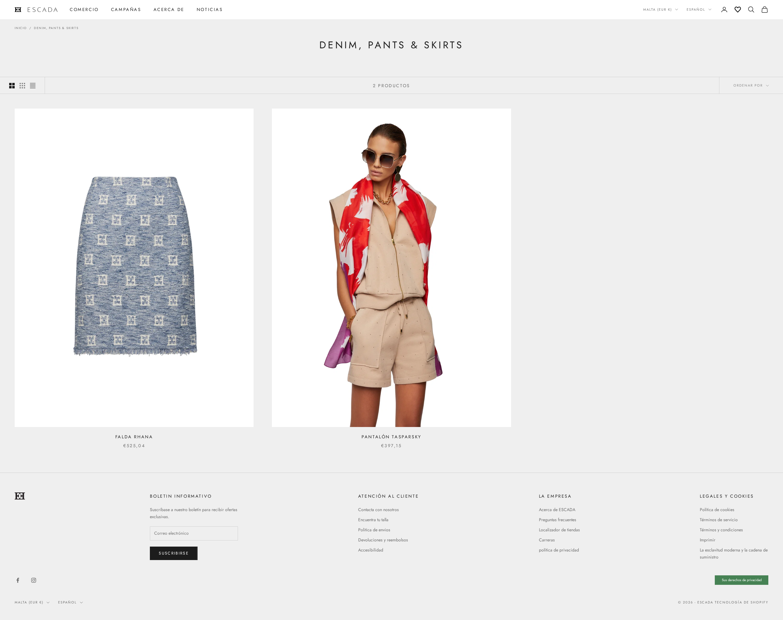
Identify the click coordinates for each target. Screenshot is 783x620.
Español (696, 9)
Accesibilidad (370, 550)
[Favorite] (737, 9)
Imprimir (707, 540)
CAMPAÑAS (126, 9)
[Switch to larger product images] (12, 85)
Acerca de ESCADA (557, 510)
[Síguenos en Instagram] (34, 580)
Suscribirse (174, 553)
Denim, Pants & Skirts (56, 28)
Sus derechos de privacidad (742, 579)
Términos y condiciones (721, 530)
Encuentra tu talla (373, 520)
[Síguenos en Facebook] (18, 580)
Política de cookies (717, 510)
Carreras (547, 540)
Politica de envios (374, 530)
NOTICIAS (210, 9)
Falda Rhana (134, 437)
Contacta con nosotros (378, 510)
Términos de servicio (719, 520)
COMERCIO (84, 9)
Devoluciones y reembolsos (383, 540)
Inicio (21, 28)
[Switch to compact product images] (32, 85)
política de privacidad (559, 550)
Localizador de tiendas (559, 530)
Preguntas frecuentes (557, 520)
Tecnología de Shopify (741, 602)
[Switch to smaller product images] (22, 85)
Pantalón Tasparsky (391, 437)
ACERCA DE (169, 9)
